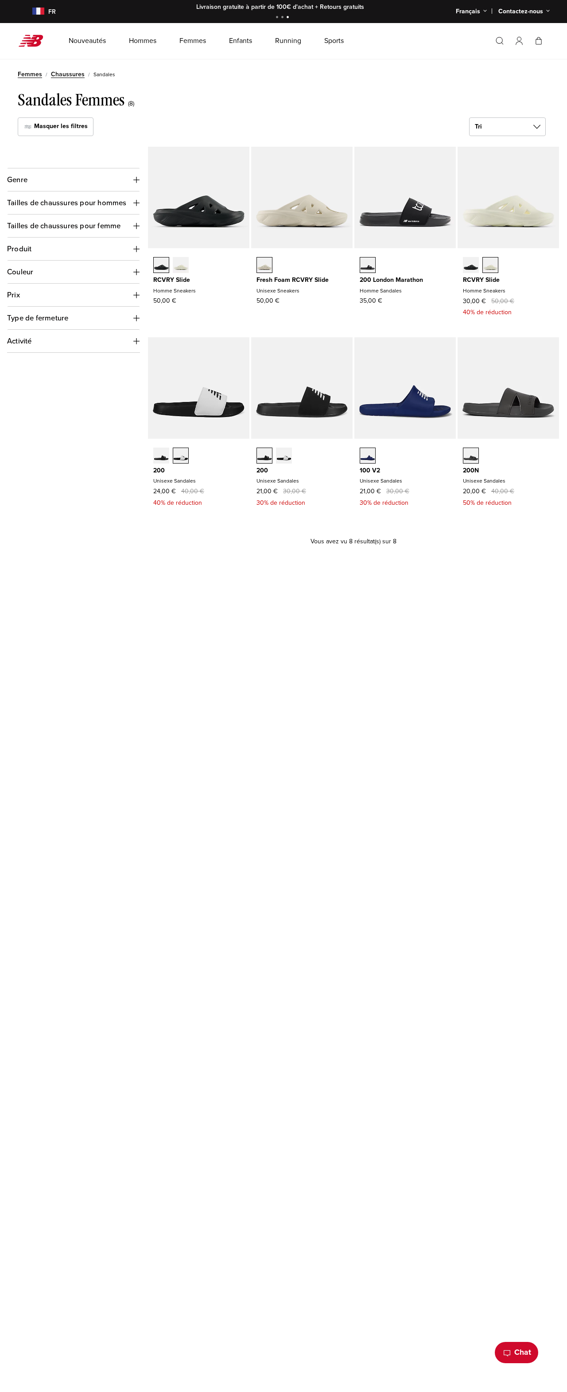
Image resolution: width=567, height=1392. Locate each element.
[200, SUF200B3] (181, 456)
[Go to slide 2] (283, 17)
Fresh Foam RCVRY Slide (292, 280)
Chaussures (68, 74)
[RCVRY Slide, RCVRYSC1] (181, 266)
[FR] (33, 12)
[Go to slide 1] (278, 17)
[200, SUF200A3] (161, 456)
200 (159, 470)
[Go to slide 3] (288, 17)
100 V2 (370, 470)
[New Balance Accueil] (34, 41)
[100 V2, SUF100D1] (368, 456)
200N (471, 470)
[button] (519, 41)
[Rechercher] (500, 41)
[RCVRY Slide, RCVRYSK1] (161, 266)
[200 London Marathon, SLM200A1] (368, 266)
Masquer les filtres (60, 126)
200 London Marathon (391, 280)
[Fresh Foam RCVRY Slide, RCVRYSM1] (264, 266)
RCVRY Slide (171, 280)
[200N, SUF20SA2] (471, 456)
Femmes (30, 74)
